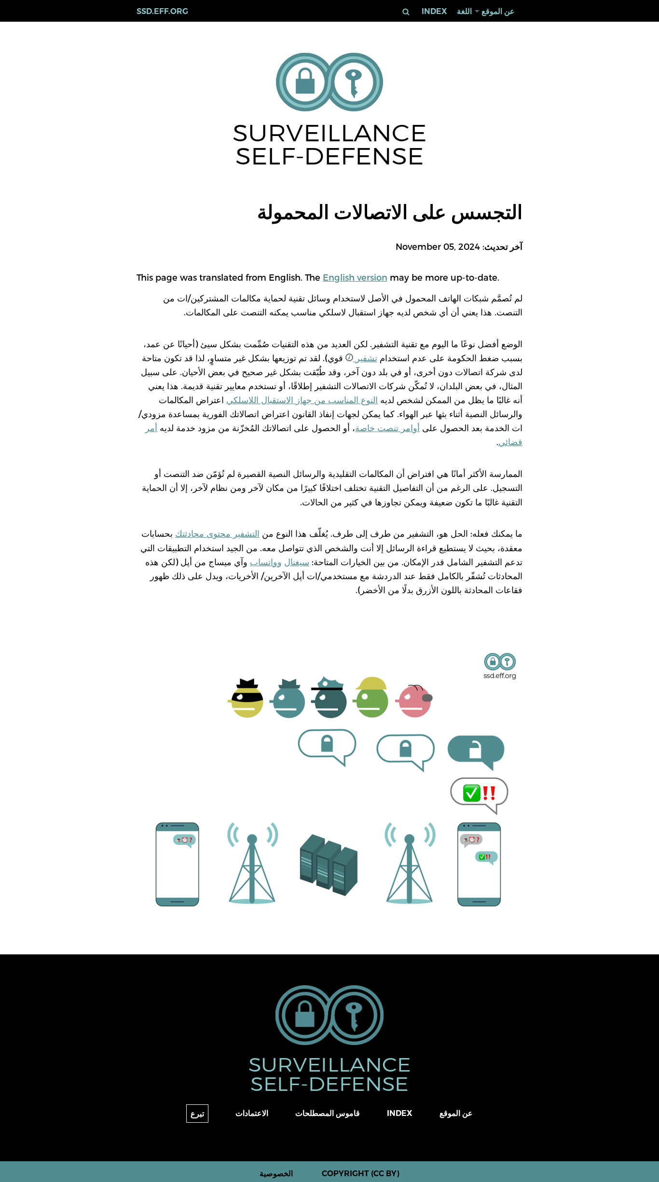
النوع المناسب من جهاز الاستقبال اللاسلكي (302, 399)
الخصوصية (276, 1173)
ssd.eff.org (162, 11)
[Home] (329, 83)
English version (355, 277)
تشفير (365, 358)
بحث (406, 11)
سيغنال (296, 562)
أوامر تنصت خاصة (387, 427)
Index (434, 11)
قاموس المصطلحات (327, 1113)
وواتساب (266, 562)
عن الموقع (498, 11)
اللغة (464, 11)
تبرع (197, 1113)
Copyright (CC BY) (360, 1173)
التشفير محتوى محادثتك (217, 533)
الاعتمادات (251, 1113)
